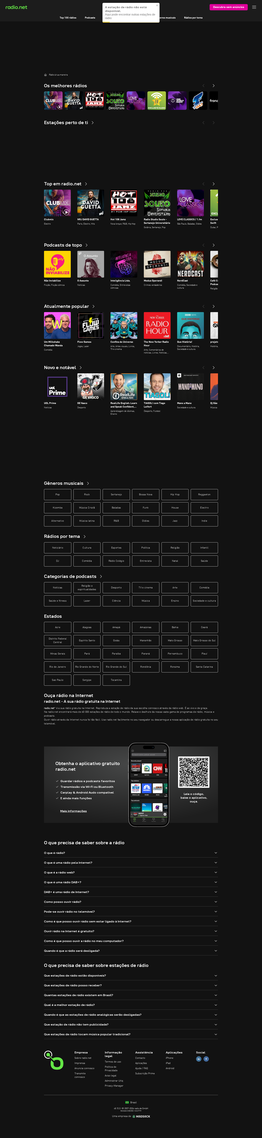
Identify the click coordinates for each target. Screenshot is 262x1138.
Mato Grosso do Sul (204, 640)
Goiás (116, 640)
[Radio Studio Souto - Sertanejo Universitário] (115, 100)
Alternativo (57, 521)
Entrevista (146, 561)
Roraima (175, 667)
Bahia (175, 627)
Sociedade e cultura (204, 601)
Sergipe (87, 680)
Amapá (116, 627)
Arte (175, 587)
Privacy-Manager (114, 1086)
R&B (116, 521)
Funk (145, 508)
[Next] (213, 84)
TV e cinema (146, 587)
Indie (204, 521)
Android (170, 1068)
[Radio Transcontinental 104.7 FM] (198, 100)
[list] (131, 100)
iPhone (169, 1058)
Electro (204, 508)
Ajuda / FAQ (141, 1068)
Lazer (87, 601)
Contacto (140, 1058)
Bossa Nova (145, 494)
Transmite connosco (80, 1075)
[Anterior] (203, 182)
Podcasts (90, 18)
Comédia (87, 561)
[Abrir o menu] (254, 7)
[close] (157, 5)
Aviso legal (110, 1075)
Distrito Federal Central (58, 641)
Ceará (204, 627)
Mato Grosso (175, 640)
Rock (87, 494)
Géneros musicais (165, 18)
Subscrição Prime (145, 1073)
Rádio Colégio (116, 561)
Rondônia (145, 667)
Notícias (57, 587)
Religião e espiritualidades (87, 588)
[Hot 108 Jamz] (94, 100)
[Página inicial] (45, 74)
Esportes (116, 548)
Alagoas (87, 627)
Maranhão (145, 640)
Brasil (133, 1102)
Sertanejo (116, 494)
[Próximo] (213, 182)
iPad (168, 1063)
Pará (87, 653)
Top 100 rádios (68, 18)
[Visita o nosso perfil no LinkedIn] (198, 1059)
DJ (57, 561)
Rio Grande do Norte (87, 667)
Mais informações (73, 811)
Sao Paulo (57, 680)
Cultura (87, 548)
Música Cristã (87, 508)
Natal (175, 561)
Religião (175, 548)
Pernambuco (175, 653)
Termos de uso (113, 1062)
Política (145, 548)
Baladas (116, 508)
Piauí (204, 653)
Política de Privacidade (111, 1069)
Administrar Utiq (114, 1081)
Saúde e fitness (57, 601)
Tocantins (116, 680)
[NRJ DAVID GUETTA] (74, 100)
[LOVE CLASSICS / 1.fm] (136, 100)
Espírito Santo (87, 640)
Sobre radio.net (83, 1058)
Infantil (204, 548)
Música (146, 601)
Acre (57, 627)
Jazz (175, 521)
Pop (57, 494)
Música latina (87, 521)
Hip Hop (175, 494)
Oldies (145, 521)
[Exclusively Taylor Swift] (156, 100)
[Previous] (203, 84)
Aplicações (141, 1063)
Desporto (116, 587)
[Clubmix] (53, 100)
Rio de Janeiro (57, 667)
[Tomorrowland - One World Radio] (177, 100)
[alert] (131, 13)
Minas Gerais (57, 653)
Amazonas (145, 627)
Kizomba (57, 508)
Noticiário (57, 548)
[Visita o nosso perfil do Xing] (206, 1059)
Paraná (146, 653)
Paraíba (116, 653)
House (175, 508)
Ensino (175, 601)
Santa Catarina (204, 667)
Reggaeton (204, 494)
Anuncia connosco (84, 1068)
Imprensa (80, 1063)
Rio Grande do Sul (116, 667)
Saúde (204, 561)
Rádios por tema (193, 18)
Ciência (116, 601)
